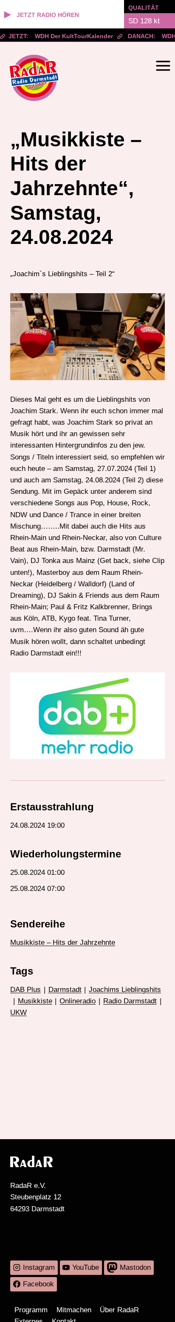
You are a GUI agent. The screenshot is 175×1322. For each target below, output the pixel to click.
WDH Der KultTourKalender (69, 36)
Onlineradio (77, 1001)
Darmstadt (65, 990)
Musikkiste (35, 1001)
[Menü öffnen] (163, 65)
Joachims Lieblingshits (125, 990)
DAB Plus (25, 990)
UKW (18, 1012)
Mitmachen (73, 1310)
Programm (31, 1310)
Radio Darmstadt (130, 1001)
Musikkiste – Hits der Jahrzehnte (62, 942)
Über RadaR (119, 1310)
